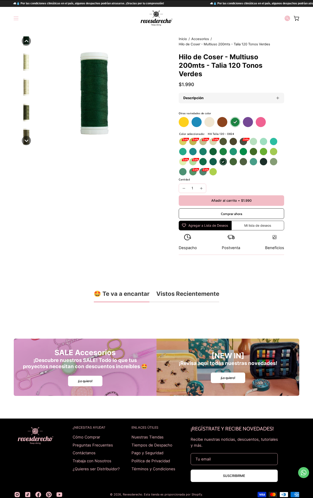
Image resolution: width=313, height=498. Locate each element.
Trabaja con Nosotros (92, 460)
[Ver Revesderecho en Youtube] (59, 494)
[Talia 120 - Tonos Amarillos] (184, 122)
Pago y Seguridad (147, 453)
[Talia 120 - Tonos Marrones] (222, 122)
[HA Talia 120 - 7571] (223, 141)
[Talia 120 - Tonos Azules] (197, 122)
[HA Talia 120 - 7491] (203, 171)
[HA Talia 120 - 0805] (253, 161)
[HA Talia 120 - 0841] (203, 151)
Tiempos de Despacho (152, 445)
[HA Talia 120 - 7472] (233, 161)
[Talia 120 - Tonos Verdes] (235, 122)
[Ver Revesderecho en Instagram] (17, 494)
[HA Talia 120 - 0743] (193, 161)
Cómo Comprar (86, 437)
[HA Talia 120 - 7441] (243, 151)
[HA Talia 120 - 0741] (183, 151)
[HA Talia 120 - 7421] (273, 151)
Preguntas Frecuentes (93, 445)
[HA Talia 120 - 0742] (183, 161)
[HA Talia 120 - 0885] (233, 151)
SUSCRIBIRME (234, 476)
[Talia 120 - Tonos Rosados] (261, 122)
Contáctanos (84, 453)
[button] (287, 18)
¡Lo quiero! (85, 381)
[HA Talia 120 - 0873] (273, 161)
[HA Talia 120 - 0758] (233, 141)
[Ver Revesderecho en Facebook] (38, 494)
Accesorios (200, 39)
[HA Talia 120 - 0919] (213, 171)
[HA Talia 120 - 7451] (183, 171)
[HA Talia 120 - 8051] (253, 141)
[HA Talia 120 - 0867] (263, 161)
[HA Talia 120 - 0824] (223, 161)
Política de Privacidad (151, 460)
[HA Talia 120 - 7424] (253, 151)
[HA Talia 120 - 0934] (193, 141)
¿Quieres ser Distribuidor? (96, 468)
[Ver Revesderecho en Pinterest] (48, 494)
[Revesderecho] (156, 18)
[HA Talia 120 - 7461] (213, 161)
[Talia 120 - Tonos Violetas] (248, 122)
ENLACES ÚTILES (145, 427)
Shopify (197, 494)
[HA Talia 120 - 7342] (203, 161)
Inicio (183, 39)
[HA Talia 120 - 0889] (273, 141)
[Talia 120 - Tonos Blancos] (209, 122)
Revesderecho (132, 494)
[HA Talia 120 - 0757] (243, 161)
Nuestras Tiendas (148, 437)
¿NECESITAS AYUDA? (89, 427)
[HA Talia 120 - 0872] (213, 141)
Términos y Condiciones (153, 468)
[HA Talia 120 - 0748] (193, 171)
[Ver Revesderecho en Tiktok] (27, 494)
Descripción (193, 98)
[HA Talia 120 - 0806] (183, 141)
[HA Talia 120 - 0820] (213, 151)
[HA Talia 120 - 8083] (203, 141)
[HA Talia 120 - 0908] (193, 151)
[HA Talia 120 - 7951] (243, 141)
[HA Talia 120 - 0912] (223, 151)
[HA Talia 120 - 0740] (263, 141)
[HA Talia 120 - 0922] (263, 151)
